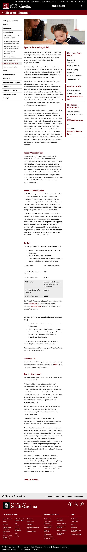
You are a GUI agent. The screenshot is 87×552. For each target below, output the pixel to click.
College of (16, 12)
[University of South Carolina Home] (17, 6)
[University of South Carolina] (20, 505)
